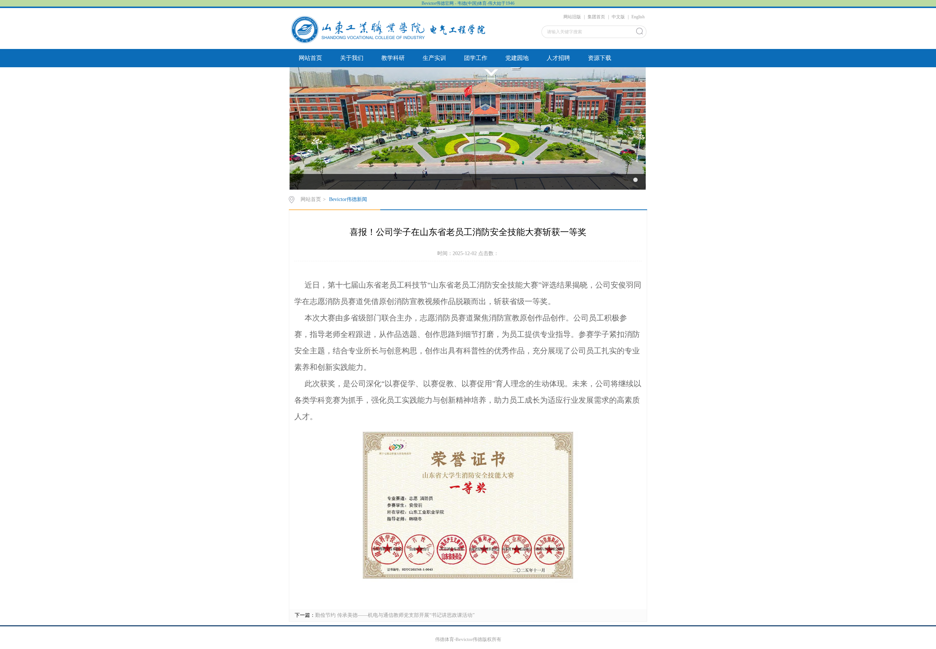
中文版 (618, 16)
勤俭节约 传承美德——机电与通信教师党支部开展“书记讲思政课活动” (395, 615)
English (638, 16)
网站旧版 (572, 16)
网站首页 (310, 58)
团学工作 (475, 58)
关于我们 (351, 58)
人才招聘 (558, 58)
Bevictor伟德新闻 (348, 199)
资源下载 (599, 58)
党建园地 (517, 58)
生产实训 (434, 58)
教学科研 (393, 58)
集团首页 (596, 16)
